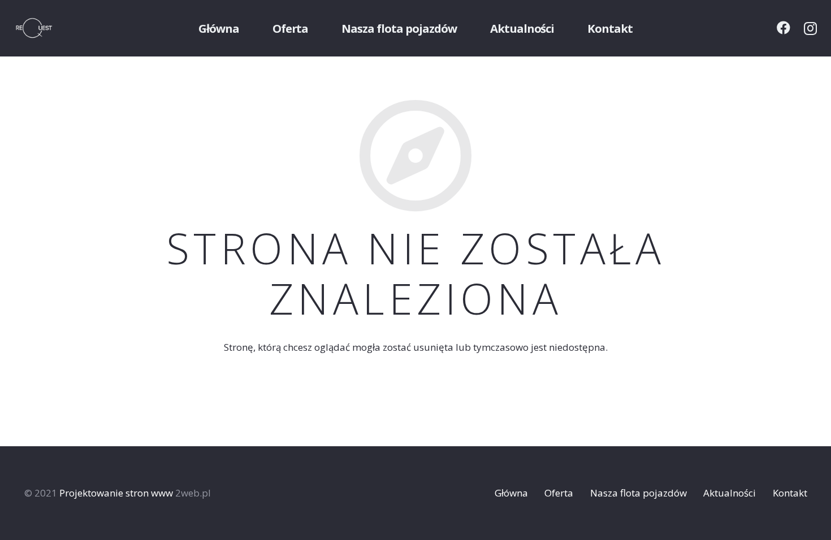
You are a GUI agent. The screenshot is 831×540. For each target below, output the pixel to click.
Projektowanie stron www (116, 492)
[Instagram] (810, 28)
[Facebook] (783, 27)
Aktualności (729, 492)
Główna (511, 492)
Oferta (558, 492)
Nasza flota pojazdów (638, 492)
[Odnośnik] (49, 28)
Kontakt (790, 492)
